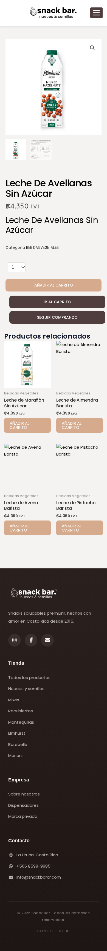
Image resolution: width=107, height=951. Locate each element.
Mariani (15, 755)
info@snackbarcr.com (38, 877)
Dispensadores (23, 805)
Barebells (17, 744)
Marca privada (22, 816)
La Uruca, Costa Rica (37, 855)
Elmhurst (17, 733)
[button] (92, 48)
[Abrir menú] (96, 12)
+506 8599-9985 (33, 866)
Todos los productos (29, 677)
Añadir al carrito (53, 285)
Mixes (13, 700)
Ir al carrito (57, 302)
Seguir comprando (57, 317)
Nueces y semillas (26, 688)
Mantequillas (21, 722)
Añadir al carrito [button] (19, 425)
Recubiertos (20, 711)
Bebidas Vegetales (42, 247)
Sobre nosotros (24, 794)
